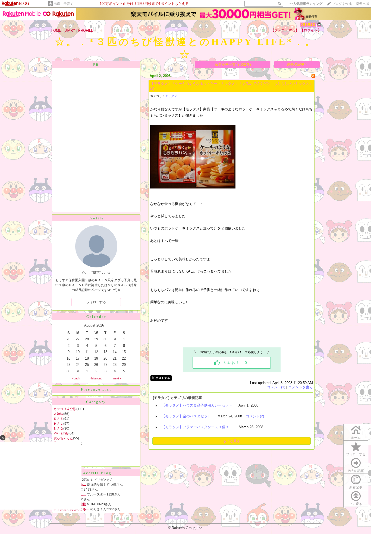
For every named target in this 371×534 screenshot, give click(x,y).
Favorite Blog (96, 473)
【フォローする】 (285, 30)
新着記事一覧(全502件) (233, 64)
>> (305, 4)
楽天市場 (362, 4)
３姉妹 (58, 414)
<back (76, 378)
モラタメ (171, 96)
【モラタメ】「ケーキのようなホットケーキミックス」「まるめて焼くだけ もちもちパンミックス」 (231, 84)
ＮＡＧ (58, 428)
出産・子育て (63, 4)
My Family (61, 433)
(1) (152, 89)
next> (117, 378)
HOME (56, 30)
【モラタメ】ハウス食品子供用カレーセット (197, 405)
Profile (96, 218)
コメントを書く (300, 387)
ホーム (356, 438)
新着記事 (355, 487)
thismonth (96, 378)
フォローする (356, 454)
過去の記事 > (297, 64)
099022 (308, 25)
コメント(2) (255, 416)
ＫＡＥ (58, 419)
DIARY (69, 30)
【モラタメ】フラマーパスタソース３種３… (197, 427)
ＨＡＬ (58, 424)
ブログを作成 (342, 4)
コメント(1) (276, 387)
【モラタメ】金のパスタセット (186, 416)
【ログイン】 (310, 30)
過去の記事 (356, 471)
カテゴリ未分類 (65, 409)
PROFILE (85, 30)
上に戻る (355, 504)
